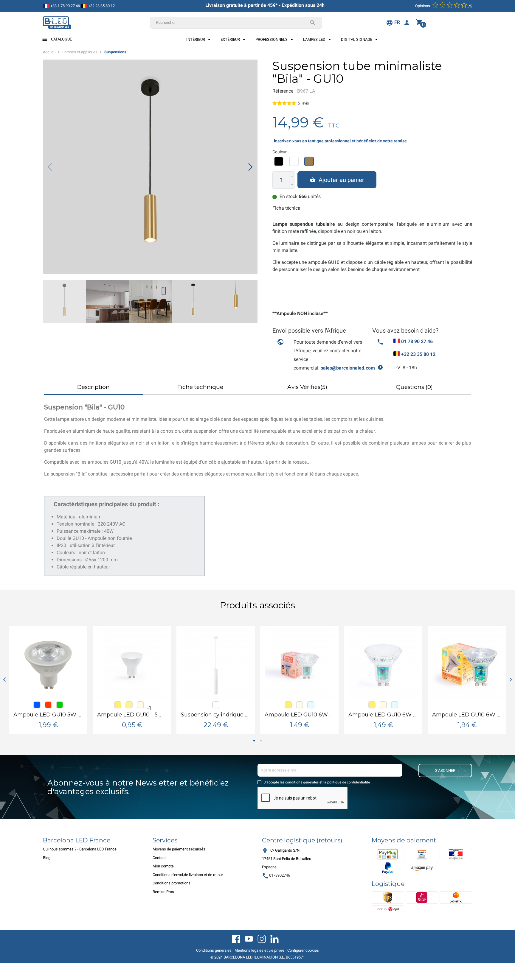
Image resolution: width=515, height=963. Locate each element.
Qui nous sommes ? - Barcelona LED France (80, 849)
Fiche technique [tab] (200, 387)
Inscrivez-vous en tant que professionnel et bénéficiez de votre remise (340, 140)
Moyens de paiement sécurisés (179, 849)
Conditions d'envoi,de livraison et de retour (188, 874)
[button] (250, 166)
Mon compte (163, 866)
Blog (46, 858)
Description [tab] (93, 387)
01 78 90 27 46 (417, 341)
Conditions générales (214, 950)
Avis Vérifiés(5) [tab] (307, 387)
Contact (159, 858)
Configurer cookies (303, 950)
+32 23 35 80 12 (101, 6)
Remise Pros (163, 891)
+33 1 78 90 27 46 (64, 6)
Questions (414, 387)
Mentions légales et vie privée (259, 950)
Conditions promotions (171, 883)
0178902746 (276, 875)
